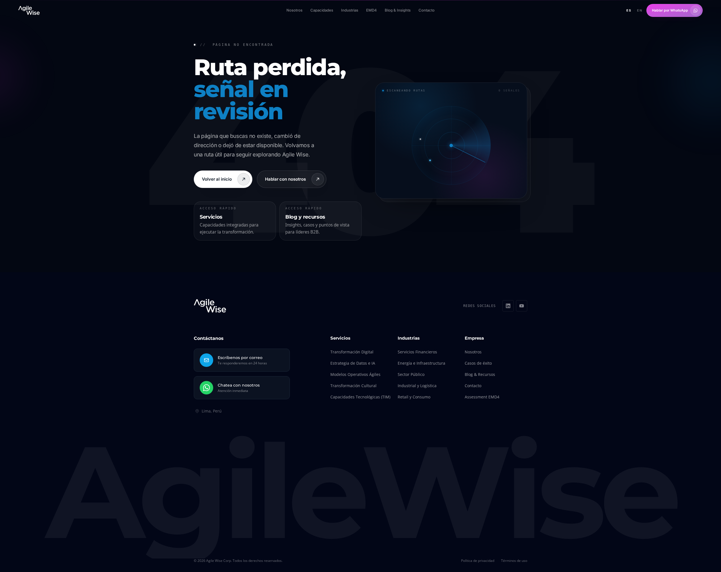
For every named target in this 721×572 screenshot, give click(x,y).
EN (639, 10)
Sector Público (411, 374)
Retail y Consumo (414, 397)
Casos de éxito (478, 363)
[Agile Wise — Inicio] (29, 10)
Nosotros (473, 352)
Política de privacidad (477, 560)
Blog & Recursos (480, 374)
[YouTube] (521, 305)
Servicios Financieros (417, 352)
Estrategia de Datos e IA (352, 363)
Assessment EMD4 (482, 397)
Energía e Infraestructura (421, 363)
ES (628, 10)
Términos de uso (514, 560)
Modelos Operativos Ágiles (355, 374)
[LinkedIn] (508, 305)
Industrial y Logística (417, 385)
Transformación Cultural (353, 385)
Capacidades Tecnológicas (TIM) (360, 397)
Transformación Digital (351, 352)
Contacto (473, 385)
